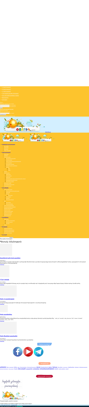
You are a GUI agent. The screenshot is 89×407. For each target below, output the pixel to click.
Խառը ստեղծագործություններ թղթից (12, 191)
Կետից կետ (8, 177)
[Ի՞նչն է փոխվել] (4, 277)
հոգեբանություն (65, 367)
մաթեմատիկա (71, 367)
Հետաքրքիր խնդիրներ (10, 164)
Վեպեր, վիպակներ (7, 150)
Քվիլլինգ (7, 193)
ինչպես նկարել (44, 367)
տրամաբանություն (47, 368)
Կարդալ (2, 264)
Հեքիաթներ (6, 149)
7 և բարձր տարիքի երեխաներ (10, 93)
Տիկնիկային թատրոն (8, 214)
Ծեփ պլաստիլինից (9, 204)
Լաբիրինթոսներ (9, 162)
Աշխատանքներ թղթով (8, 189)
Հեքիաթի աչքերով (9, 222)
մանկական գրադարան (83, 367)
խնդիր (50, 367)
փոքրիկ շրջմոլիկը (62, 368)
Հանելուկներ (6, 147)
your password (13, 106)
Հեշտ (9, 168)
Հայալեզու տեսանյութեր (10, 220)
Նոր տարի (4, 99)
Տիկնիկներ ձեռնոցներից (8, 208)
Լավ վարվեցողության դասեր (10, 95)
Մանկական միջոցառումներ (9, 231)
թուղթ (38, 367)
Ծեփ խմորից (8, 202)
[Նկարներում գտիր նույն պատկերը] (6, 255)
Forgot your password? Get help (6, 109)
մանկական (77, 367)
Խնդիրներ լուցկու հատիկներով (11, 165)
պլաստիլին (29, 368)
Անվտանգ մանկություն (8, 228)
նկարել (16, 368)
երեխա (15, 367)
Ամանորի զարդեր (7, 209)
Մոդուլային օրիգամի (10, 199)
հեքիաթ (54, 367)
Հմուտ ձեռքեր (5, 187)
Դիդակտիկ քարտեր (7, 185)
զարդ (19, 367)
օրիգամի (67, 368)
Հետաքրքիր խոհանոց (8, 232)
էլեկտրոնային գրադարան (31, 367)
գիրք (8, 367)
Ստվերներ (6, 155)
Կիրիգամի (8, 192)
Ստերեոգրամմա (9, 159)
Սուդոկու (7, 167)
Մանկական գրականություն (8, 144)
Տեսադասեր (10, 195)
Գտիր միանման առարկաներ (8, 336)
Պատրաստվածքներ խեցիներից (10, 206)
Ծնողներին (5, 97)
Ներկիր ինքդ (8, 174)
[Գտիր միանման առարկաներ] (8, 333)
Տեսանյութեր (6, 219)
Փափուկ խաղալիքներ (8, 212)
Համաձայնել (19, 406)
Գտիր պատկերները (6, 314)
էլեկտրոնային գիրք (23, 367)
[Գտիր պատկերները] (4, 312)
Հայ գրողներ (6, 146)
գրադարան (11, 367)
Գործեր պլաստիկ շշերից (8, 211)
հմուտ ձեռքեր (60, 367)
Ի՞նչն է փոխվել (4, 279)
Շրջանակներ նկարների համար (11, 180)
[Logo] (13, 141)
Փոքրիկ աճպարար (7, 215)
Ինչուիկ (5, 171)
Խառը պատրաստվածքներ (9, 205)
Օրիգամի (8, 198)
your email (12, 113)
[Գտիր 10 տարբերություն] (8, 296)
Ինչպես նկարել (9, 175)
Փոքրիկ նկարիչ (7, 172)
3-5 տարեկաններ (6, 89)
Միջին (9, 170)
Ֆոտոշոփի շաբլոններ (10, 181)
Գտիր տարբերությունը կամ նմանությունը (13, 161)
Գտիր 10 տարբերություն (7, 299)
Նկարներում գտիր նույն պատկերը (10, 258)
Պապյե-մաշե (8, 196)
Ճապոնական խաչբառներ (11, 158)
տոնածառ (36, 368)
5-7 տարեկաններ (6, 91)
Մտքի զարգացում (6, 152)
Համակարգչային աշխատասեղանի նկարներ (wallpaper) (16, 178)
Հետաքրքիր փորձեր (7, 183)
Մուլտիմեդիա (5, 217)
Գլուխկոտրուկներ (7, 157)
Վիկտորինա (6, 154)
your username (13, 105)
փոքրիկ (56, 368)
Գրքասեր (7, 223)
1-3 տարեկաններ (6, 87)
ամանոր (3, 367)
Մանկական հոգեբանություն (9, 230)
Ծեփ (5, 201)
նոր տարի (22, 368)
